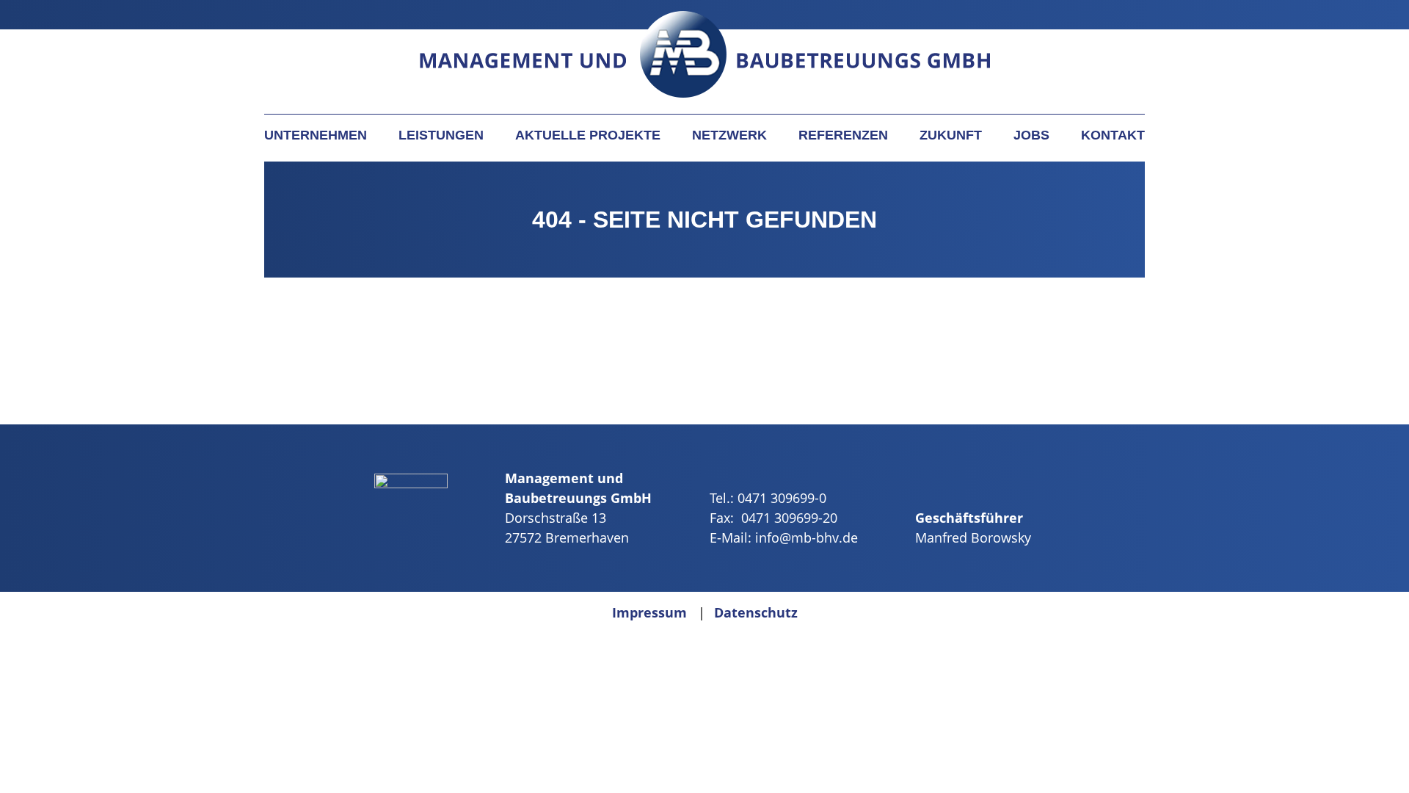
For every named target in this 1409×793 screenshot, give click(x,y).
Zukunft (951, 135)
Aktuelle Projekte (587, 135)
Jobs (1031, 135)
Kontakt (1113, 135)
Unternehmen (315, 135)
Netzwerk (729, 135)
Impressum (649, 612)
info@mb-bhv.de (806, 537)
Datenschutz (756, 612)
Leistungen (441, 135)
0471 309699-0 (782, 498)
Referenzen (843, 135)
